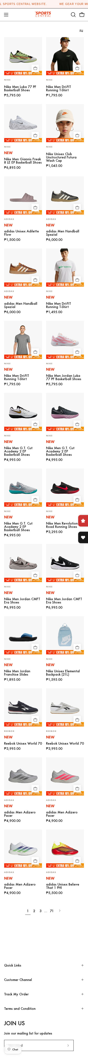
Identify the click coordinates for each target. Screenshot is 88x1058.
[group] (44, 4)
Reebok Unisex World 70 (23, 743)
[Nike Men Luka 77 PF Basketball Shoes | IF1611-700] (23, 56)
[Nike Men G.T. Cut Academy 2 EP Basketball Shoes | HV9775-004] (23, 488)
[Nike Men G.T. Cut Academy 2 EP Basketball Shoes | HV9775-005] (65, 412)
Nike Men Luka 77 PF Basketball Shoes (20, 88)
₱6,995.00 (12, 607)
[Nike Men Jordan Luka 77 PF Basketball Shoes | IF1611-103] (65, 340)
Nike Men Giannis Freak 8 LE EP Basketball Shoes (23, 160)
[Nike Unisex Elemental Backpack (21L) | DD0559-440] (65, 635)
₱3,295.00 (54, 531)
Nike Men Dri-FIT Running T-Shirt (58, 88)
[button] (73, 15)
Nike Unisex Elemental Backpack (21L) (63, 672)
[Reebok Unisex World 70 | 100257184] (65, 707)
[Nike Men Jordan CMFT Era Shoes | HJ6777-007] (65, 563)
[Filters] (81, 31)
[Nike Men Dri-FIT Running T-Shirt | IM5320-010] (65, 56)
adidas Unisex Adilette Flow (21, 233)
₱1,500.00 (12, 239)
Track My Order (16, 994)
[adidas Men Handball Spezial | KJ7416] (23, 267)
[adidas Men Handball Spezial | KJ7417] (65, 195)
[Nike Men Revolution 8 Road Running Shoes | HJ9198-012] (65, 488)
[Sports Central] (44, 15)
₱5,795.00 (12, 95)
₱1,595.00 (54, 679)
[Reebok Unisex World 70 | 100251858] (23, 707)
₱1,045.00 (54, 165)
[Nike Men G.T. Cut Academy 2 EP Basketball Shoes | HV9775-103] (23, 412)
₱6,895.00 (12, 167)
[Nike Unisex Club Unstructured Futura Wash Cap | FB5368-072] (65, 123)
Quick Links (12, 965)
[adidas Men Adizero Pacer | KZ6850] (65, 776)
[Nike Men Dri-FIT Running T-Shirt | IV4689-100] (65, 267)
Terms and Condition (20, 1008)
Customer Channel (18, 979)
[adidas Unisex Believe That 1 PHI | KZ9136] (65, 849)
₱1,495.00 (54, 312)
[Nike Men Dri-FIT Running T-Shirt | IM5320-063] (23, 340)
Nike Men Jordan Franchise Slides (17, 672)
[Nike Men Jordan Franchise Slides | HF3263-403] (23, 635)
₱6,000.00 (54, 239)
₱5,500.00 (54, 892)
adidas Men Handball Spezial (62, 233)
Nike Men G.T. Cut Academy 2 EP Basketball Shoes (18, 451)
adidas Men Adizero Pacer (20, 814)
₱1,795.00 (54, 95)
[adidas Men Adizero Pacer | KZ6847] (23, 776)
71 (52, 911)
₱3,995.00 (12, 748)
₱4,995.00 (12, 459)
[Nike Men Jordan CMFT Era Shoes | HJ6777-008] (23, 563)
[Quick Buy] (35, 68)
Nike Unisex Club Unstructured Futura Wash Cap (61, 157)
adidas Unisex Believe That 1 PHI (62, 886)
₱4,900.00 (12, 820)
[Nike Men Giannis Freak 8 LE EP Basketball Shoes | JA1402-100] (23, 123)
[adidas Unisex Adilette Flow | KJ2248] (23, 195)
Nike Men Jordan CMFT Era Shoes (22, 600)
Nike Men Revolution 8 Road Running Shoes (63, 525)
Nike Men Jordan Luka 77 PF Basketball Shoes (63, 377)
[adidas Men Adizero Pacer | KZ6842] (23, 849)
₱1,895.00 (12, 679)
